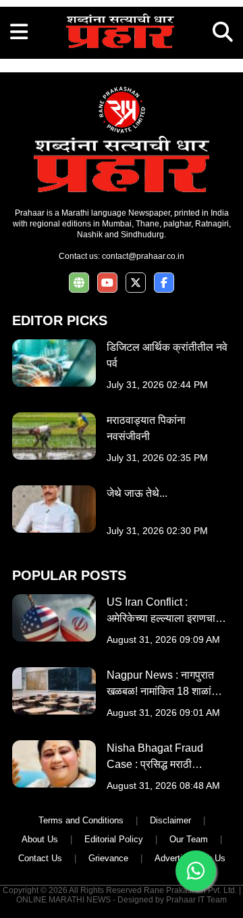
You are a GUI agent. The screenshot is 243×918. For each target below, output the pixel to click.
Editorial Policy (113, 839)
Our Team (188, 839)
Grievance (108, 858)
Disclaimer (170, 820)
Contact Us (40, 858)
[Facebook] (164, 283)
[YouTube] (107, 283)
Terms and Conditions (81, 820)
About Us (40, 839)
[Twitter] (136, 283)
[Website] (79, 283)
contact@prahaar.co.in (143, 256)
